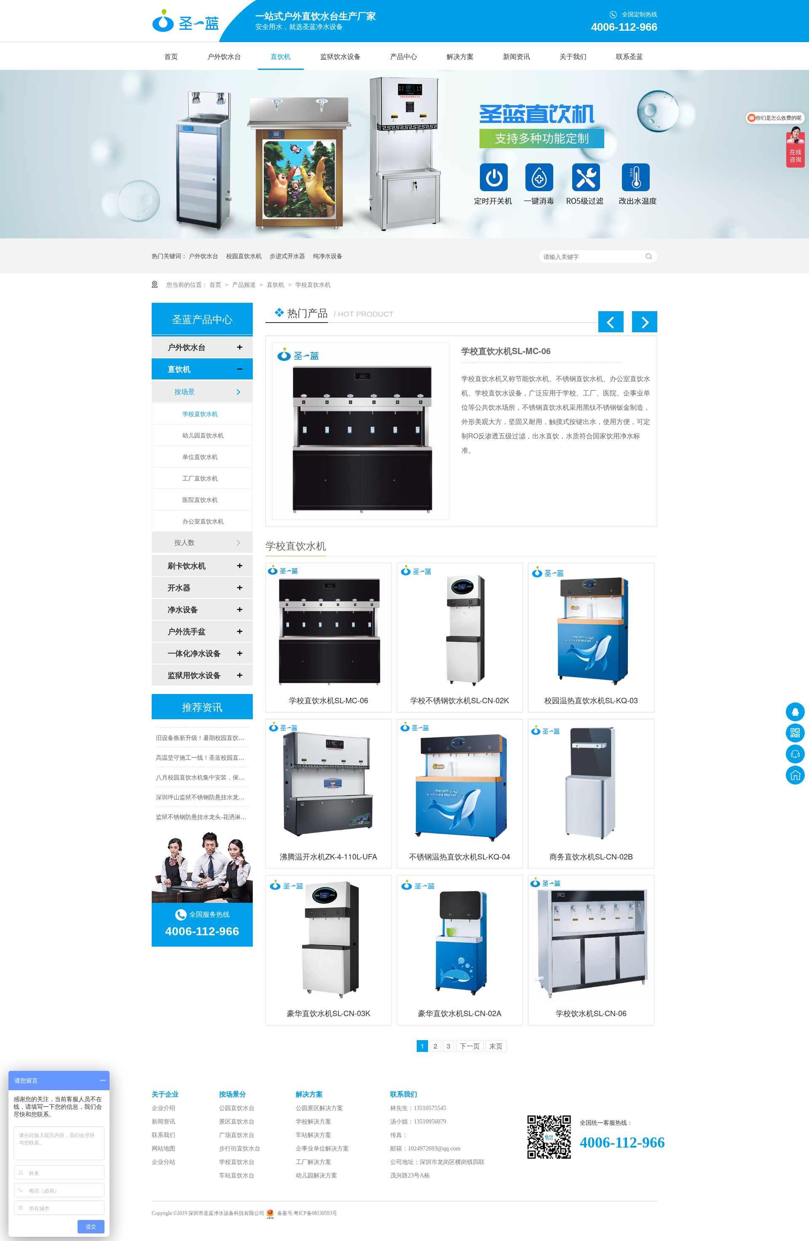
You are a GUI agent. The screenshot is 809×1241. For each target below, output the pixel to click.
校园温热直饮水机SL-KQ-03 (591, 699)
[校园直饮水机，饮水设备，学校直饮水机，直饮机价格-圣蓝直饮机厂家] (185, 21)
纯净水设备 (328, 255)
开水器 (179, 587)
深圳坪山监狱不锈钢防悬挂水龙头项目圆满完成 (218, 788)
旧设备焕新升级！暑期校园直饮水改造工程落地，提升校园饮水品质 (244, 728)
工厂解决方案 (313, 1162)
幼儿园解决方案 (316, 1175)
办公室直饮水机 (203, 521)
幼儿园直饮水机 (203, 435)
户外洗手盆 (187, 631)
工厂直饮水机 (200, 478)
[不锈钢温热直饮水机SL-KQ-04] (459, 781)
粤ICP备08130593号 (315, 1213)
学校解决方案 (313, 1121)
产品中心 (403, 56)
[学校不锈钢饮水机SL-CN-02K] (400, 431)
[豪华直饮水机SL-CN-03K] (328, 938)
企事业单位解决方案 (322, 1148)
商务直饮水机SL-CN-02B (591, 856)
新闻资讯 (516, 56)
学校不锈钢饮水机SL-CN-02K (556, 350)
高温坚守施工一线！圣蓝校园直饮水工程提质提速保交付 (229, 748)
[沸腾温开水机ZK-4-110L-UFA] (328, 781)
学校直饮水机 (313, 284)
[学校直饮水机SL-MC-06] (328, 625)
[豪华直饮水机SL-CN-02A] (459, 938)
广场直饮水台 (236, 1135)
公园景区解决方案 (319, 1108)
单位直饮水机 (200, 456)
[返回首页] (795, 775)
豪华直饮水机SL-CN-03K (328, 1012)
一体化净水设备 (194, 653)
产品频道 (244, 284)
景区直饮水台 (236, 1121)
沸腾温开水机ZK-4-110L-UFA (328, 856)
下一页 (470, 1046)
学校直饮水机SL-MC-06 (328, 699)
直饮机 (281, 56)
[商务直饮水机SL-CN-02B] (591, 781)
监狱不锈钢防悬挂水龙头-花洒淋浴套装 (207, 807)
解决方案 (460, 56)
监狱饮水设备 (340, 56)
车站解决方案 (313, 1135)
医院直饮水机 (200, 499)
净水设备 (183, 609)
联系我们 (163, 1135)
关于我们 (573, 56)
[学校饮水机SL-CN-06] (591, 938)
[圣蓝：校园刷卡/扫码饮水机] (404, 235)
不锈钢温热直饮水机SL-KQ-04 (459, 856)
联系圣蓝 (629, 56)
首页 (171, 56)
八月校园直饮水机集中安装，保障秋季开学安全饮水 (224, 768)
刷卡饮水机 (187, 565)
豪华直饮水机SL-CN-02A (459, 1012)
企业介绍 (163, 1108)
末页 (496, 1046)
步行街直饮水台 (239, 1148)
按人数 (184, 542)
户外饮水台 (224, 56)
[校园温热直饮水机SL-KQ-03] (591, 625)
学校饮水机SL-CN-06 (591, 1012)
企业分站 (163, 1162)
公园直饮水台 (236, 1108)
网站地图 (163, 1148)
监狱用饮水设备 (194, 675)
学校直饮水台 (236, 1162)
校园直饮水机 (244, 255)
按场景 (184, 391)
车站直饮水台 (236, 1175)
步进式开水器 (287, 255)
